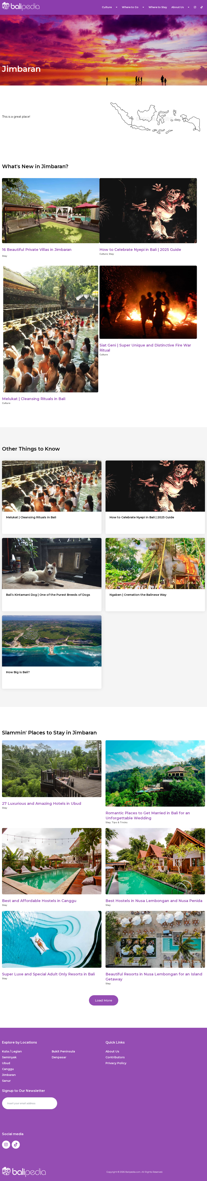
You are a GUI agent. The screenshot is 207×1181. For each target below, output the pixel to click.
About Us (112, 1051)
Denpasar (59, 1057)
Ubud (6, 1063)
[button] (103, 1000)
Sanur (6, 1081)
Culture (107, 7)
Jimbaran (9, 1075)
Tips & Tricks (120, 822)
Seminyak (9, 1057)
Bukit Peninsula (63, 1051)
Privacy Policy (116, 1063)
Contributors (115, 1057)
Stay (4, 256)
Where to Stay (158, 7)
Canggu (8, 1069)
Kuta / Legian (12, 1051)
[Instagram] (6, 1145)
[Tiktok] (16, 1145)
